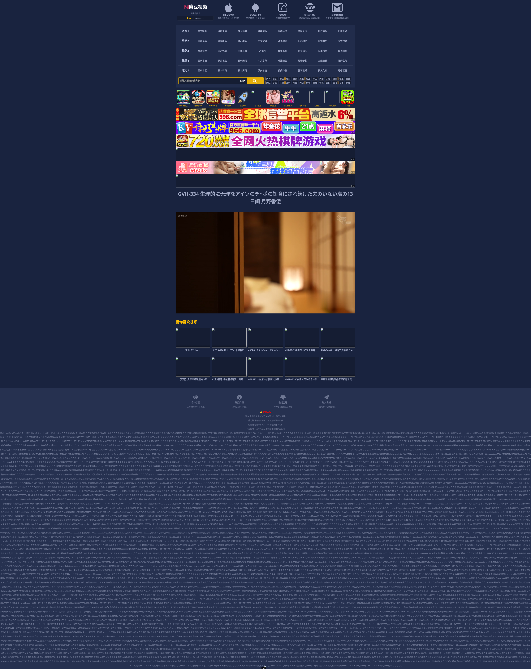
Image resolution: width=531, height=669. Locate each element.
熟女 (295, 82)
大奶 (302, 82)
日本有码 (222, 70)
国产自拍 (202, 60)
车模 (282, 82)
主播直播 (242, 50)
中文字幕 (202, 31)
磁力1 (185, 70)
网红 (268, 82)
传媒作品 (282, 70)
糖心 (288, 78)
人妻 (328, 78)
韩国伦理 (302, 31)
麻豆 (282, 78)
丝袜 (348, 78)
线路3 (185, 51)
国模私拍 (282, 31)
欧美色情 (262, 70)
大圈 (321, 78)
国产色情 (222, 50)
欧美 (348, 82)
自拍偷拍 (322, 41)
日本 (341, 82)
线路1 (185, 31)
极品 (308, 78)
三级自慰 (322, 60)
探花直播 (302, 70)
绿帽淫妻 (342, 70)
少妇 (275, 82)
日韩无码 (202, 41)
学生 (315, 78)
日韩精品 (302, 41)
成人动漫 (242, 31)
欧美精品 (222, 41)
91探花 (262, 50)
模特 (308, 82)
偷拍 (335, 82)
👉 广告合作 (265, 412)
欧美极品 (222, 60)
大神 (268, 78)
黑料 (288, 82)
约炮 (335, 78)
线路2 (185, 41)
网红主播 (222, 31)
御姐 (341, 78)
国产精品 (242, 41)
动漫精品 (282, 41)
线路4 (185, 60)
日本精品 (322, 50)
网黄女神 (322, 70)
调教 (321, 82)
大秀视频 (342, 41)
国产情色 (322, 31)
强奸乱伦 (342, 60)
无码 (328, 82)
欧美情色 (262, 31)
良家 (295, 78)
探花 (275, 78)
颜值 (302, 78)
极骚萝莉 (302, 60)
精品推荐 (202, 50)
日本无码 (342, 31)
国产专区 (202, 70)
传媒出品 (282, 50)
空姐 (315, 82)
